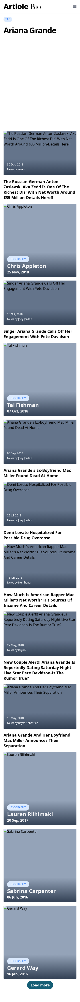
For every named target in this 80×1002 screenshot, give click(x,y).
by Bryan (20, 650)
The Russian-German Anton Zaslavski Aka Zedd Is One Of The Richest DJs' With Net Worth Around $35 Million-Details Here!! (39, 189)
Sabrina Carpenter (31, 890)
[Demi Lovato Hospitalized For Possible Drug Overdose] (40, 504)
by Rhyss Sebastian (26, 723)
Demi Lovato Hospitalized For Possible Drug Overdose (33, 535)
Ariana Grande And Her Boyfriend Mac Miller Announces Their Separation (37, 740)
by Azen (19, 169)
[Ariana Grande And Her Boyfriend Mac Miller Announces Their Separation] (40, 706)
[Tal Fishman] (40, 379)
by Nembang (22, 582)
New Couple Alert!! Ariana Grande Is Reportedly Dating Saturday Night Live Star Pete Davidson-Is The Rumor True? (39, 670)
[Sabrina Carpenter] (40, 865)
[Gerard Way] (40, 942)
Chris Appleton (26, 265)
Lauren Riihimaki (30, 814)
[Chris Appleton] (40, 240)
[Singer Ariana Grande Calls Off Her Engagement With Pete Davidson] (40, 303)
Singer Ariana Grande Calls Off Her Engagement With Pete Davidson (38, 334)
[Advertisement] (40, 89)
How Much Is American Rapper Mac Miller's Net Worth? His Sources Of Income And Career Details (39, 600)
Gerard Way (22, 967)
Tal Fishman (23, 404)
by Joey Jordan (23, 319)
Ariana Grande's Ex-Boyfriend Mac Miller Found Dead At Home (37, 473)
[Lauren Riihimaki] (40, 788)
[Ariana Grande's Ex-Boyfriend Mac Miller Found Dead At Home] (40, 442)
